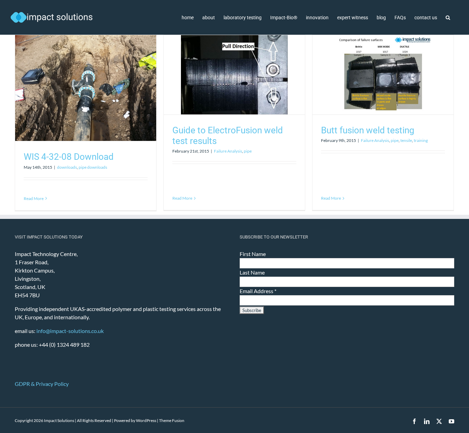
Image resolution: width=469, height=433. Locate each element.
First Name (253, 254)
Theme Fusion (171, 420)
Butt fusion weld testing (367, 130)
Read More (34, 198)
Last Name (252, 272)
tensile (406, 140)
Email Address (258, 291)
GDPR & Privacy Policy (42, 383)
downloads (67, 167)
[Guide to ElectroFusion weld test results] (234, 74)
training (421, 140)
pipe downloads (93, 167)
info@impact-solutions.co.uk (70, 330)
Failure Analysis (228, 151)
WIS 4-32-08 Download (69, 157)
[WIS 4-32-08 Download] (85, 88)
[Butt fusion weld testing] (383, 74)
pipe (248, 151)
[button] (448, 17)
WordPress (146, 420)
